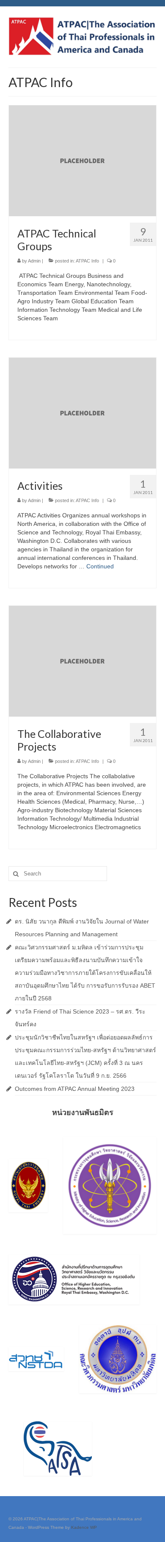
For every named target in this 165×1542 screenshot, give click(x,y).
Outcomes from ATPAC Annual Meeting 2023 (75, 1088)
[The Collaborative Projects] (82, 660)
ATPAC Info (87, 260)
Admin (34, 260)
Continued (100, 566)
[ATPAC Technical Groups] (82, 160)
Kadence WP (84, 1527)
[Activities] (82, 412)
